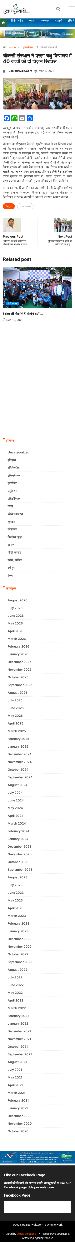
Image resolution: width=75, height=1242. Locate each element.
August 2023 (17, 877)
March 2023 (17, 916)
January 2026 (18, 654)
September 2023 (20, 869)
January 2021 (18, 1108)
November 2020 (20, 1123)
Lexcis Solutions (26, 1233)
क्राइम (11, 521)
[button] (58, 9)
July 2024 (15, 793)
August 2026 (17, 600)
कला (10, 506)
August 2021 (17, 1062)
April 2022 (15, 1000)
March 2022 (17, 1008)
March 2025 (17, 731)
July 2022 (15, 977)
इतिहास (12, 460)
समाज (11, 545)
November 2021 (19, 1039)
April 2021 (15, 1085)
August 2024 (18, 785)
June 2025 (16, 708)
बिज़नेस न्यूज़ (15, 537)
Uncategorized (18, 452)
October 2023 (18, 862)
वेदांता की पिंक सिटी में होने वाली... (23, 314)
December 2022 (19, 939)
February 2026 (18, 646)
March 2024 (17, 823)
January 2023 (18, 931)
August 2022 (17, 970)
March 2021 (16, 1093)
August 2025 (17, 692)
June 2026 (16, 616)
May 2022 (15, 993)
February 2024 (18, 831)
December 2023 (19, 846)
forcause (25, 206)
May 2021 (15, 1077)
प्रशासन (12, 529)
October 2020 (18, 1131)
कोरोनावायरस (15, 514)
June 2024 (16, 800)
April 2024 (15, 816)
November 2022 (20, 946)
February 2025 (18, 739)
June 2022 (16, 985)
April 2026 (15, 631)
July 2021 (15, 1070)
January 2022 (18, 1023)
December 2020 (20, 1116)
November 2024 (20, 762)
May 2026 (15, 623)
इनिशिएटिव (14, 468)
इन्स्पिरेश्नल (27, 47)
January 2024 (18, 839)
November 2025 (20, 669)
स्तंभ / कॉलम (15, 560)
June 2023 (16, 893)
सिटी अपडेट (12, 303)
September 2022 (20, 962)
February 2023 (18, 923)
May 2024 (15, 808)
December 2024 (20, 754)
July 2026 (15, 608)
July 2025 (15, 700)
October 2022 (18, 954)
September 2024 (20, 777)
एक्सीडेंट (12, 483)
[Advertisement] (37, 396)
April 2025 (15, 723)
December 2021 (19, 1031)
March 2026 (17, 639)
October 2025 (18, 677)
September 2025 (20, 685)
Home (12, 47)
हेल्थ (10, 575)
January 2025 (18, 746)
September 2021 (20, 1054)
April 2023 (15, 908)
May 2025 (15, 716)
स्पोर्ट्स (11, 568)
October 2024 (18, 769)
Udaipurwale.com (20, 70)
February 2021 (18, 1100)
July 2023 (15, 885)
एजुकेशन (12, 491)
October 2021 (18, 1046)
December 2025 (19, 662)
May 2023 (15, 900)
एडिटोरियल (14, 498)
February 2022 (18, 1016)
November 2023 (20, 854)
